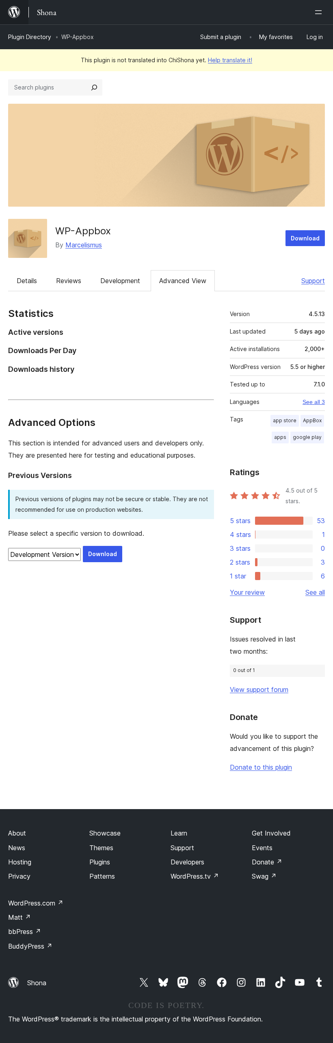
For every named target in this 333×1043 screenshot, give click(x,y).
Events (262, 848)
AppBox (312, 420)
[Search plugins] (94, 87)
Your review (247, 592)
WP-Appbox (83, 231)
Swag (264, 876)
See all (315, 592)
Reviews (68, 281)
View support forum (259, 689)
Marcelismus (83, 245)
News (16, 848)
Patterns (102, 876)
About (17, 833)
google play (307, 437)
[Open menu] (320, 12)
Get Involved (271, 833)
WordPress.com (35, 903)
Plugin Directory (29, 36)
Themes (101, 848)
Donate (267, 862)
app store (284, 420)
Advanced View (182, 281)
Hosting (19, 862)
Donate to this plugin (261, 767)
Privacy (19, 876)
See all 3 (314, 402)
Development (120, 281)
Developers (187, 862)
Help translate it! (230, 60)
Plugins (99, 862)
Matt (19, 917)
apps (280, 437)
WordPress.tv (195, 876)
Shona (36, 983)
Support (313, 281)
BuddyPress (30, 946)
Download (305, 238)
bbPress (24, 931)
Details (27, 281)
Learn (179, 833)
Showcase (105, 833)
